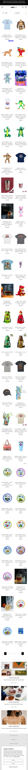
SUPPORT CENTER (14, 743)
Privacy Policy (17, 756)
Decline (13, 763)
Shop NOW (14, 707)
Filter (6, 13)
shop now (14, 682)
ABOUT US (14, 739)
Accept (13, 760)
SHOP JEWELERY (14, 731)
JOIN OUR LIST (14, 735)
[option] (14, 2)
